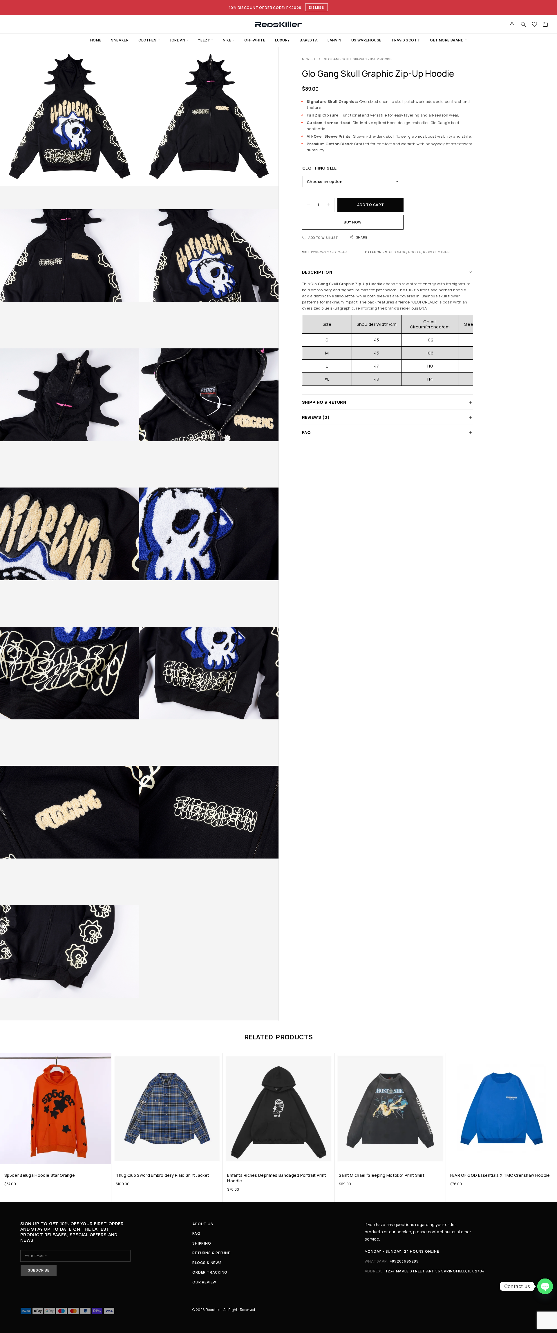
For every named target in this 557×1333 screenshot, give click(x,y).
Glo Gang (397, 252)
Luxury (282, 40)
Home (95, 40)
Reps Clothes (436, 252)
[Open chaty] (545, 1286)
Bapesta (309, 40)
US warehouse (366, 40)
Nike (227, 40)
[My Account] (512, 24)
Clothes (147, 40)
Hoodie (414, 252)
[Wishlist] (534, 24)
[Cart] (545, 24)
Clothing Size (319, 168)
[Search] (523, 24)
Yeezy (204, 40)
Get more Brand (447, 40)
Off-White (254, 40)
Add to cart (370, 204)
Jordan (177, 40)
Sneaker (120, 40)
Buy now (353, 222)
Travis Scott (405, 40)
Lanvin (334, 40)
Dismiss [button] (316, 7)
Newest (309, 59)
